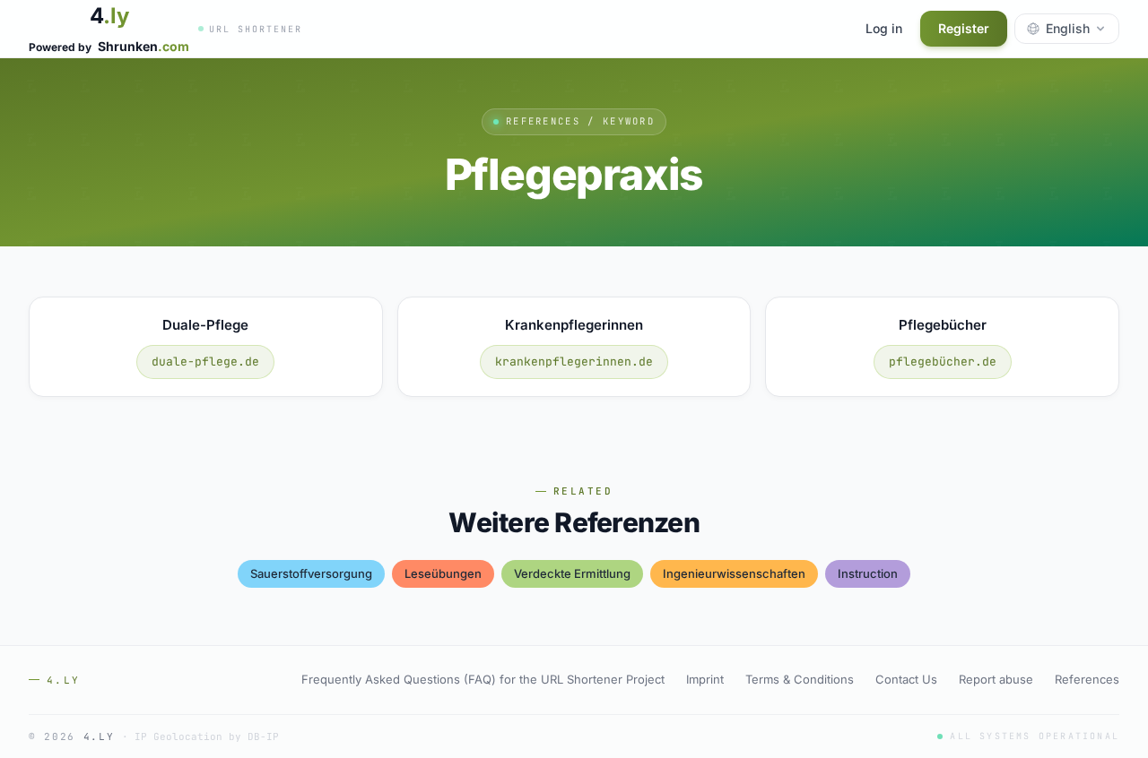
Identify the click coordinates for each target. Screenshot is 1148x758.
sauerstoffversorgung (311, 573)
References (1087, 679)
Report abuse (996, 679)
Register (963, 28)
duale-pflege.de (205, 361)
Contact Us (906, 679)
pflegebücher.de (942, 361)
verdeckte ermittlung (572, 573)
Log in (883, 28)
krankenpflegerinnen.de (574, 361)
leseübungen (443, 573)
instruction (868, 573)
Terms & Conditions (799, 679)
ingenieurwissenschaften (734, 573)
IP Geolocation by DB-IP (207, 736)
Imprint (705, 679)
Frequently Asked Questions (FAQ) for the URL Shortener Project (483, 679)
